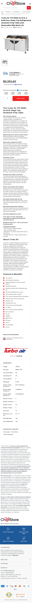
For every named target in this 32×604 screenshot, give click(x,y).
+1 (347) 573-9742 (9, 572)
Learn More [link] (25, 90)
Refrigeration (8, 11)
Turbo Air (19, 356)
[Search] (29, 7)
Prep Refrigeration (16, 11)
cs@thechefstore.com (9, 570)
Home (2, 11)
